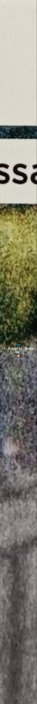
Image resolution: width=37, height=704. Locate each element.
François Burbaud (18, 358)
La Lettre (18, 344)
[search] (32, 1)
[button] (34, 1)
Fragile (4, 1)
